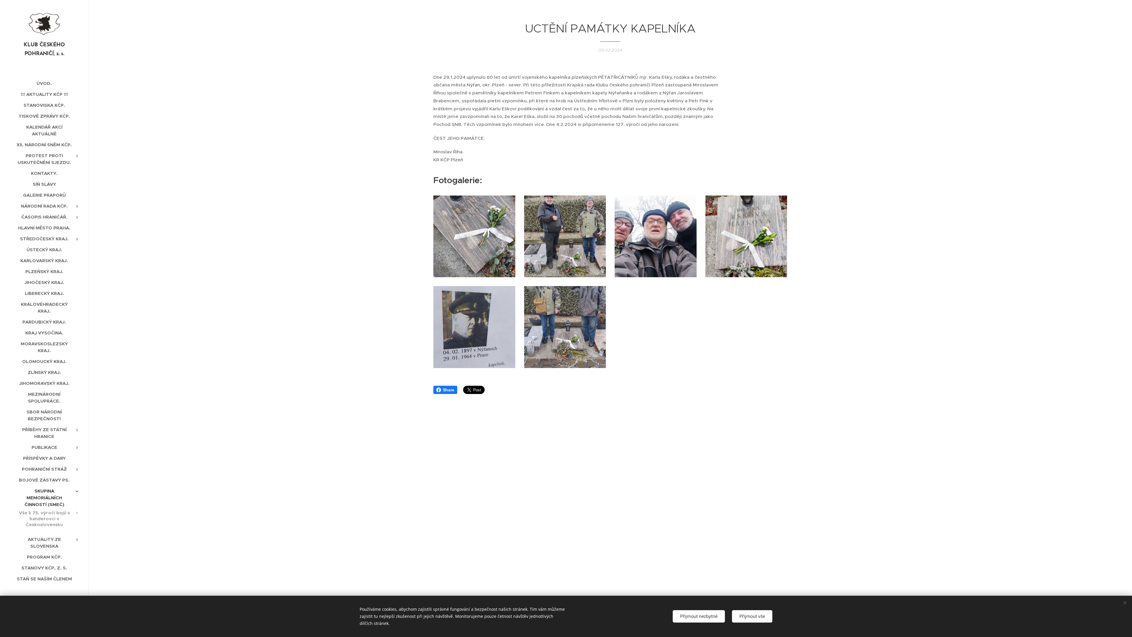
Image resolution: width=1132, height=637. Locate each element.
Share (448, 390)
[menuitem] (44, 83)
